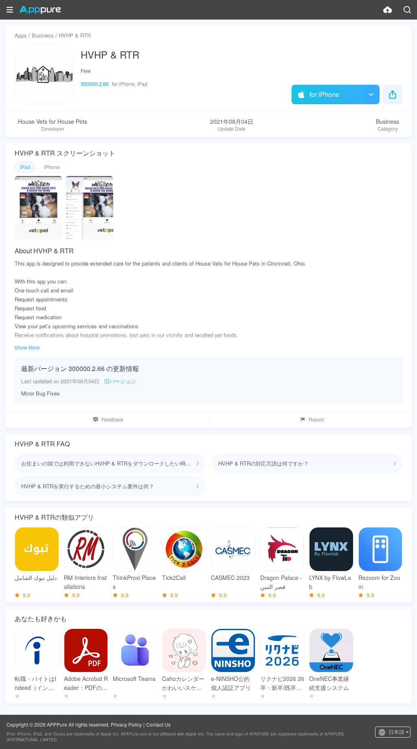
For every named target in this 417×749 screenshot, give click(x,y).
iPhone (52, 166)
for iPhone (324, 94)
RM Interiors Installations (85, 582)
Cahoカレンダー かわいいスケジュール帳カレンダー (184, 683)
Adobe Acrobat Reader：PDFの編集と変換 (86, 683)
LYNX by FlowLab (330, 582)
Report (316, 419)
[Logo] (40, 10)
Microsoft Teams (134, 678)
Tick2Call (174, 577)
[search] (407, 10)
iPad (25, 166)
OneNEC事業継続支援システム (329, 683)
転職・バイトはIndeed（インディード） (35, 683)
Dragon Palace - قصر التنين (281, 582)
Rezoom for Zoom (379, 582)
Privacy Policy (126, 724)
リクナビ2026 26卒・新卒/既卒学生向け (282, 683)
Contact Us (158, 724)
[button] (10, 10)
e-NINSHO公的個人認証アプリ (231, 683)
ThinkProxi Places (134, 582)
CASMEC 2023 (230, 577)
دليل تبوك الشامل (36, 577)
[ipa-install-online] (387, 10)
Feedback (112, 419)
